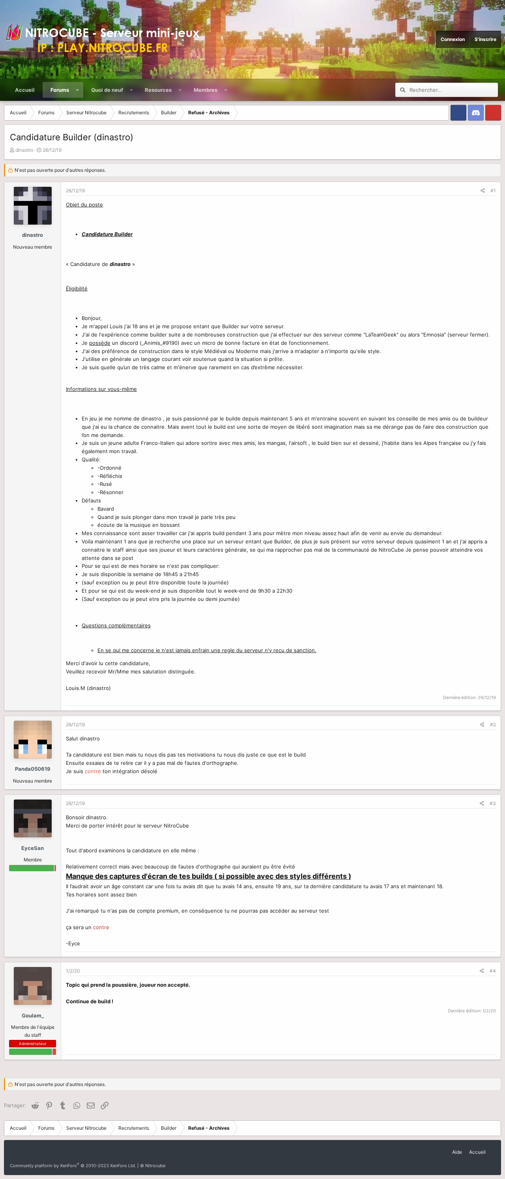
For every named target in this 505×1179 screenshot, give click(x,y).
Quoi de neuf (107, 90)
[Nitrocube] (106, 39)
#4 (493, 971)
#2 (493, 724)
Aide (457, 1152)
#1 (493, 190)
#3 (493, 803)
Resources (158, 90)
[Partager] (483, 190)
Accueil (25, 90)
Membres (205, 90)
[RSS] (492, 1149)
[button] (77, 90)
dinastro (24, 150)
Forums (59, 90)
